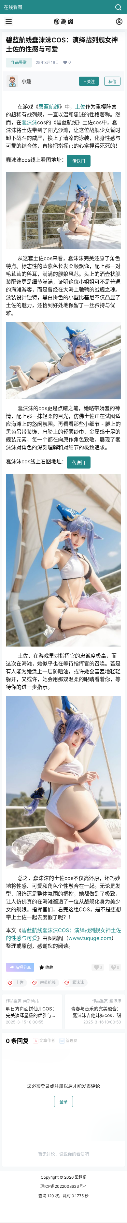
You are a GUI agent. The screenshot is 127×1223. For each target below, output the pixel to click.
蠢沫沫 (29, 122)
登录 (63, 1101)
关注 (91, 81)
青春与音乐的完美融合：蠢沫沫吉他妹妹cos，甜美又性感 (96, 1015)
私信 (112, 81)
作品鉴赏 (19, 62)
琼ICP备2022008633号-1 (63, 1186)
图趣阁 (80, 1177)
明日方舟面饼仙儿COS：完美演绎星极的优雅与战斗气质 (31, 1015)
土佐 (80, 106)
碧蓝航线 (48, 106)
